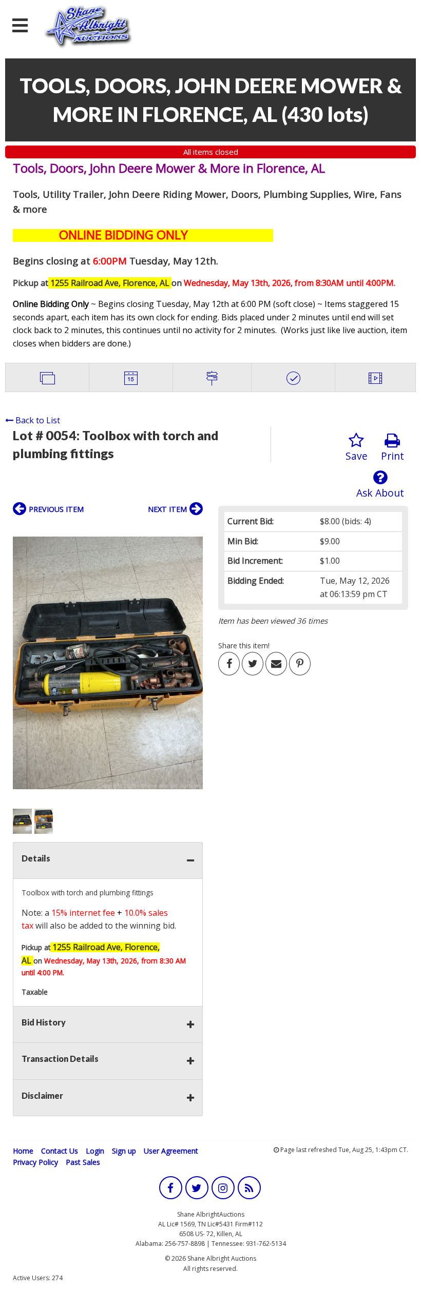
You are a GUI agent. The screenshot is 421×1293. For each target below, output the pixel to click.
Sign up (124, 1151)
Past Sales (83, 1162)
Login (95, 1151)
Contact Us (59, 1151)
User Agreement (171, 1151)
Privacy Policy (35, 1162)
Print (392, 456)
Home (23, 1151)
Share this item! (244, 645)
